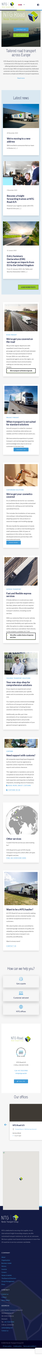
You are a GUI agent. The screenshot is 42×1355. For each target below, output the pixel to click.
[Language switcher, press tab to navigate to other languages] (21, 4)
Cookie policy (17, 1346)
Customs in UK (14, 790)
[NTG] (8, 3)
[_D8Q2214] (21, 105)
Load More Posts (28, 287)
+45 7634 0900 (9, 1322)
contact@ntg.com (7, 1328)
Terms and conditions (29, 1346)
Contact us (11, 946)
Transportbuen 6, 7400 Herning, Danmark (25, 1129)
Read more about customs (19, 785)
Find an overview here (16, 858)
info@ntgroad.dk (21, 1073)
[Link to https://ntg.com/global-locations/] (38, 5)
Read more (21, 78)
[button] (21, 371)
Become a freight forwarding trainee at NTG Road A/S (20, 198)
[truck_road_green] (21, 222)
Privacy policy (7, 1346)
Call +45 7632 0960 (21, 1070)
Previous (7, 1125)
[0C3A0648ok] (21, 162)
